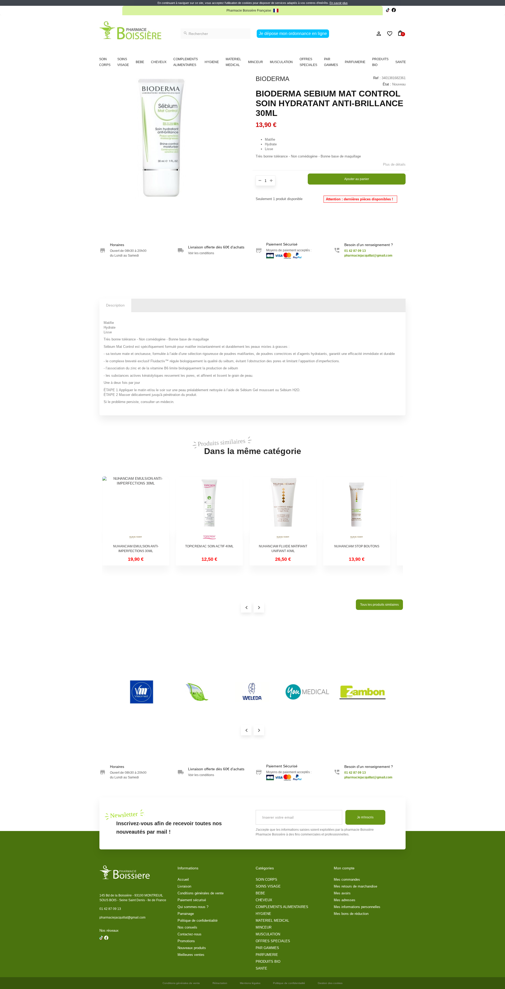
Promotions (186, 941)
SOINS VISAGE (123, 62)
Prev (246, 730)
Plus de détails (394, 164)
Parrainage (186, 914)
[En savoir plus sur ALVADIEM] (354, 692)
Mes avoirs (342, 893)
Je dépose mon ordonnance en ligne (293, 33)
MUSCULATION (281, 62)
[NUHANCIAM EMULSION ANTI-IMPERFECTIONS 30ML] (135, 509)
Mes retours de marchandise (355, 886)
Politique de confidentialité (198, 920)
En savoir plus (339, 2)
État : (387, 84)
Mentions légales (250, 983)
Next (259, 730)
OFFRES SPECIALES (308, 62)
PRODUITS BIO (380, 62)
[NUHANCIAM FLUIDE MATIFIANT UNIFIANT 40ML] (283, 509)
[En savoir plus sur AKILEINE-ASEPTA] (244, 692)
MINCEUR (255, 62)
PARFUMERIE (355, 62)
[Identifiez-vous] (367, 34)
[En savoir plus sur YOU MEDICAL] (133, 692)
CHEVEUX (158, 62)
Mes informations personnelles (357, 907)
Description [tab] (115, 305)
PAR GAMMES (331, 62)
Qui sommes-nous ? (193, 907)
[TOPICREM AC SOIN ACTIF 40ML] (209, 509)
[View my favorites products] (387, 33)
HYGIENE (212, 62)
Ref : (377, 78)
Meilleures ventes (191, 955)
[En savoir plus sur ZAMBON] (189, 692)
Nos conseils (187, 927)
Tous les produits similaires (379, 604)
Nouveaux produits (192, 948)
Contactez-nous (189, 934)
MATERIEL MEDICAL (233, 62)
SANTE (400, 62)
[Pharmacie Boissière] (130, 30)
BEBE (140, 62)
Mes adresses (344, 900)
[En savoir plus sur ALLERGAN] (299, 692)
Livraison (184, 886)
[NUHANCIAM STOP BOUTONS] (356, 509)
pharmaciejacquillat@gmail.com (122, 917)
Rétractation (220, 983)
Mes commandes (347, 879)
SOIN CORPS (104, 62)
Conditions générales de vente (201, 893)
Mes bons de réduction (351, 914)
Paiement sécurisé (192, 900)
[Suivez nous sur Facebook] (388, 10)
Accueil (183, 879)
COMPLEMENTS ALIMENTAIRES (185, 62)
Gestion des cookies (330, 983)
